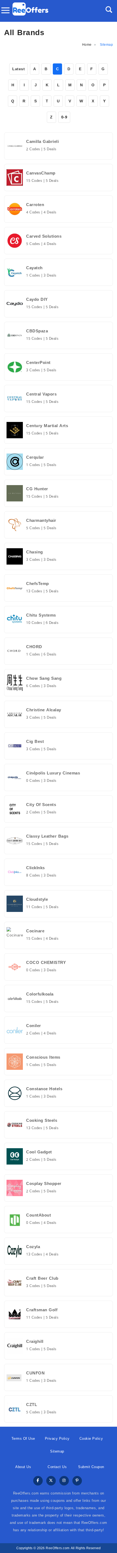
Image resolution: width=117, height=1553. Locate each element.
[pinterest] (77, 1481)
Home (87, 45)
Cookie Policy (91, 1438)
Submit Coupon (91, 1466)
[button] (108, 9)
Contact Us (57, 1466)
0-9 (64, 117)
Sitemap (57, 1451)
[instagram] (64, 1481)
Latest (18, 69)
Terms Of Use (23, 1438)
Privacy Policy (57, 1438)
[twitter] (51, 1481)
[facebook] (38, 1481)
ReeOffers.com (58, 1548)
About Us (23, 1466)
